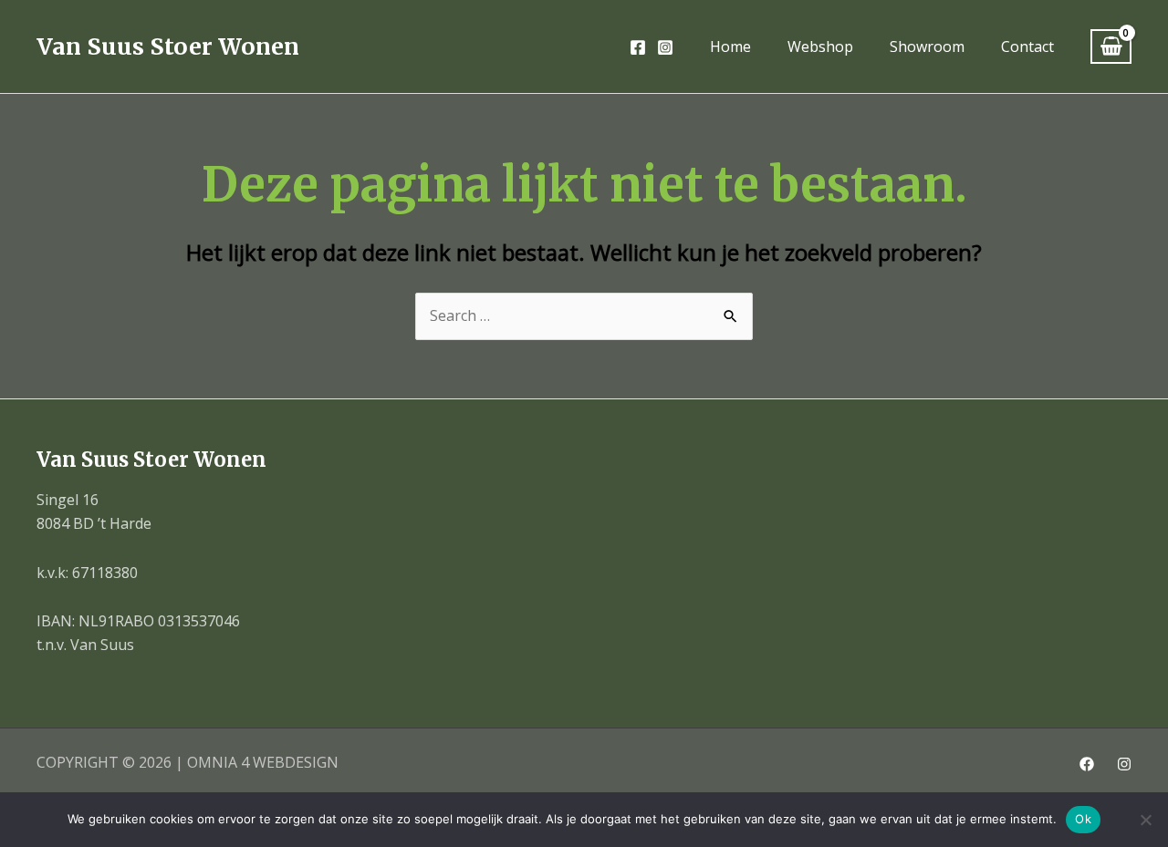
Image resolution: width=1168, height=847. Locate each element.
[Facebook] (638, 47)
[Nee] (1145, 820)
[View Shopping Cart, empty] (1111, 47)
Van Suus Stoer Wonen (167, 46)
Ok (1083, 818)
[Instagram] (665, 47)
